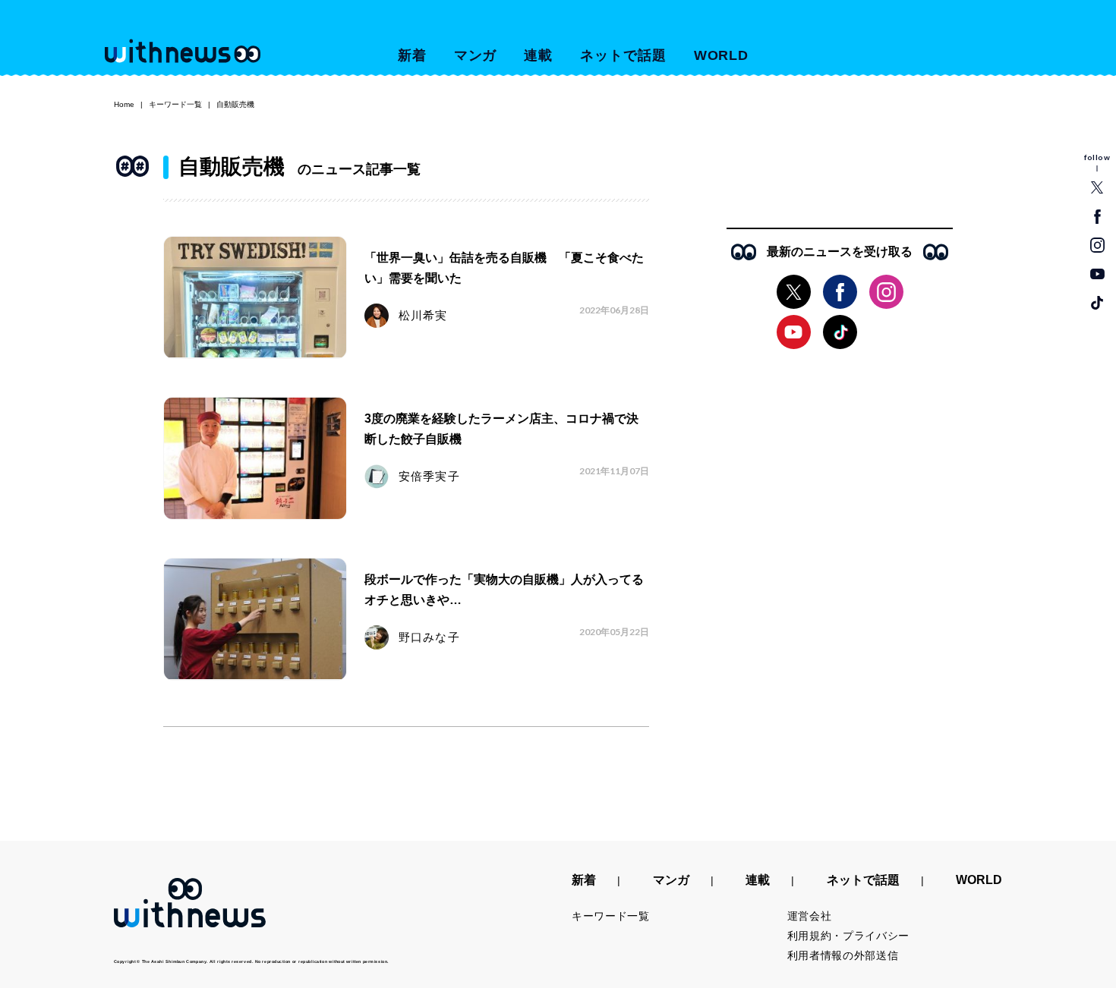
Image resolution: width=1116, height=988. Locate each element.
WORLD (721, 55)
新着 (412, 55)
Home (124, 104)
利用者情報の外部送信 (843, 955)
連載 (538, 55)
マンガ (475, 55)
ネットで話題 (623, 55)
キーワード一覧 (175, 104)
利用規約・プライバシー (848, 936)
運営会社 (809, 916)
